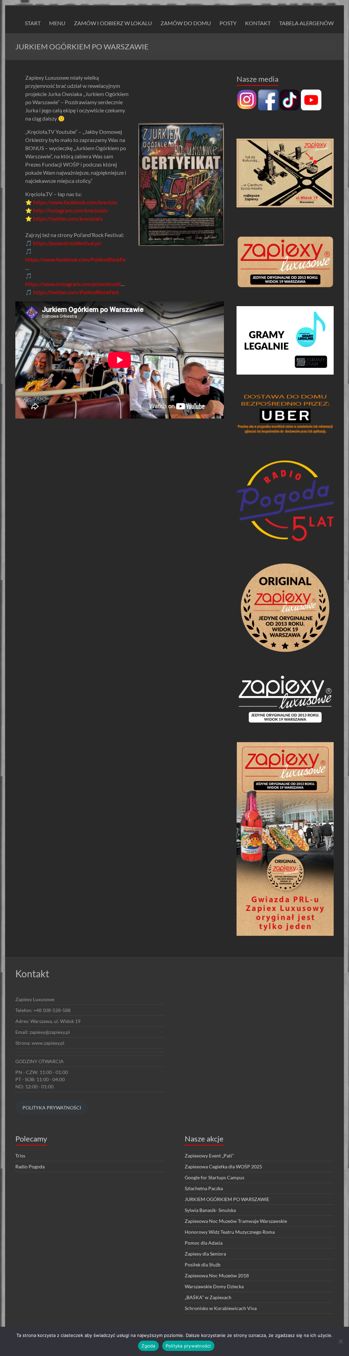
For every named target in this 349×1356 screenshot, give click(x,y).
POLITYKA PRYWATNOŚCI (51, 1107)
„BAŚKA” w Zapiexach (208, 1297)
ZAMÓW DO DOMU (186, 23)
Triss (20, 1155)
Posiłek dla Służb (203, 1264)
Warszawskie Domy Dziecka (214, 1286)
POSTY (228, 23)
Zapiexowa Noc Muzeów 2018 (217, 1275)
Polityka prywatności (188, 1346)
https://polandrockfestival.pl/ (67, 243)
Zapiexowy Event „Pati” (209, 1155)
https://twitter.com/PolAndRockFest (76, 292)
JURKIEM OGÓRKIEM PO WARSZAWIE (227, 1199)
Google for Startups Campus (214, 1177)
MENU (57, 23)
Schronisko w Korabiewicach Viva (221, 1308)
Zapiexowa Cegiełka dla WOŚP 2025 (223, 1166)
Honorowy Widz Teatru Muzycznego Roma (230, 1232)
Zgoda (148, 1346)
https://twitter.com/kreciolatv (68, 218)
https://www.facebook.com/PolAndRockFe (75, 259)
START (33, 23)
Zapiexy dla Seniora (205, 1254)
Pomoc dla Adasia (204, 1243)
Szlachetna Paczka (204, 1188)
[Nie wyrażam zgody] (340, 1341)
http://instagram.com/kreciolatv (70, 210)
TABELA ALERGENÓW (306, 23)
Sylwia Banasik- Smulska (210, 1210)
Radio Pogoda (30, 1166)
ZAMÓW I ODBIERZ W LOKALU (113, 23)
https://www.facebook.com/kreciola (75, 202)
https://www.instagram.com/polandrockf (73, 284)
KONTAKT (258, 23)
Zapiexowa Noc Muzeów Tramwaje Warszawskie (236, 1221)
